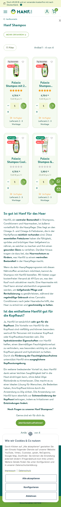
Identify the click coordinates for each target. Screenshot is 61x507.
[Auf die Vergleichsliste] (17, 138)
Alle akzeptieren (31, 478)
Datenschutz (25, 470)
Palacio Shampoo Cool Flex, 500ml (16, 160)
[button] (47, 11)
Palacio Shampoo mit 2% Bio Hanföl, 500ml (16, 84)
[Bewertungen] (16, 90)
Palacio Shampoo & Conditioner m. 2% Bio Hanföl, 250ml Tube (45, 160)
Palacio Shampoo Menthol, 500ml (45, 84)
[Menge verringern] (8, 106)
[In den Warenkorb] (23, 106)
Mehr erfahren (15, 34)
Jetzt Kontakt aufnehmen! (30, 422)
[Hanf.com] (21, 11)
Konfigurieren (31, 487)
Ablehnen (31, 496)
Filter (11, 47)
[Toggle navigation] (5, 12)
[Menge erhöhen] (8, 112)
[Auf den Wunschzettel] (22, 62)
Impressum (10, 470)
